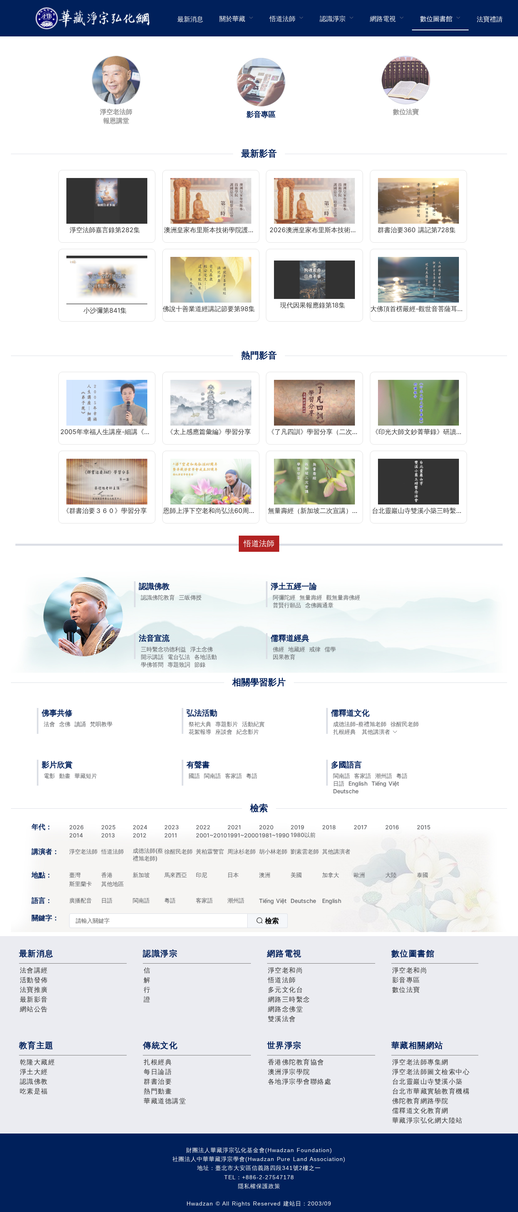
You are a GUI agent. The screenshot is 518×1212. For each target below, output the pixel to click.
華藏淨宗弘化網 (94, 18)
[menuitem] (190, 18)
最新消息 (190, 19)
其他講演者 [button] (376, 731)
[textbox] (158, 920)
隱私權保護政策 (259, 1186)
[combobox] (178, 920)
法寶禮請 (490, 19)
